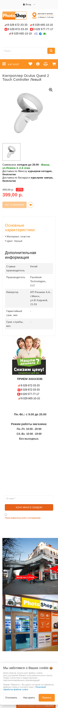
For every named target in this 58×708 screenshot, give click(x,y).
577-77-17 (43, 29)
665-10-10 (43, 24)
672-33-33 (17, 24)
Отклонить (11, 697)
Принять (46, 697)
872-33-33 (18, 29)
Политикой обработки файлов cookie (24, 688)
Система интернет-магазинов (36, 706)
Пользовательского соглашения (22, 517)
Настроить (29, 697)
